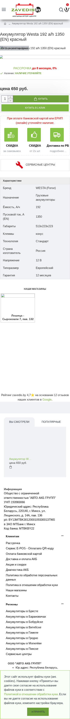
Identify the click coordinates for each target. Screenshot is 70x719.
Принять (39, 711)
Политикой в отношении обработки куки (31, 694)
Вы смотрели (19, 421)
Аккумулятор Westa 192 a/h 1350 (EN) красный (21, 458)
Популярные (51, 421)
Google (47, 399)
